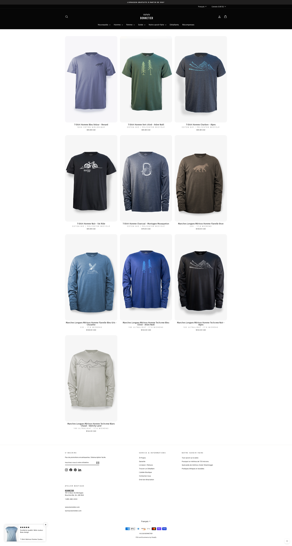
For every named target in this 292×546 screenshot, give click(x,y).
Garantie (142, 461)
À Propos (142, 458)
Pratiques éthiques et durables (193, 469)
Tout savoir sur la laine (190, 458)
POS (137, 537)
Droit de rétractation (146, 479)
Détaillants (174, 25)
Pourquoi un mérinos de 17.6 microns (195, 461)
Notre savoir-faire (157, 25)
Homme (117, 25)
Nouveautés (103, 25)
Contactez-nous (145, 476)
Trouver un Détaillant (146, 469)
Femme (129, 25)
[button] (45, 524)
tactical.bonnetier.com (73, 511)
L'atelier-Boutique (145, 472)
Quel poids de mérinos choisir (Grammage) (197, 465)
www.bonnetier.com (72, 507)
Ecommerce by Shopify (149, 537)
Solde (141, 25)
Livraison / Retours (146, 465)
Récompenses (188, 25)
